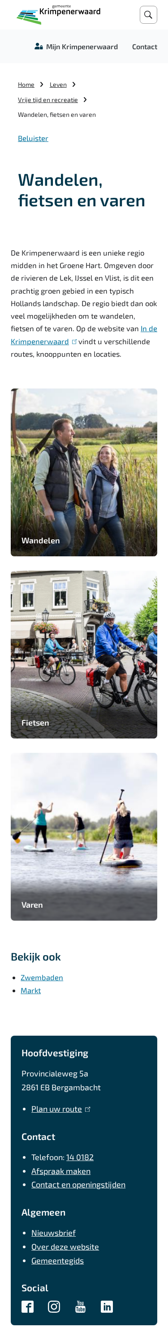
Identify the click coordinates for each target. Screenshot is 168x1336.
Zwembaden (42, 977)
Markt (31, 990)
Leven (58, 84)
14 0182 (80, 1157)
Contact (144, 46)
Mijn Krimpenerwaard (82, 46)
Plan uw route (58, 1109)
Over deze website (65, 1246)
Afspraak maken (60, 1171)
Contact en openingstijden (78, 1184)
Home (26, 84)
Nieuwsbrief (53, 1233)
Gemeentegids (57, 1260)
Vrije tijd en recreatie (48, 99)
